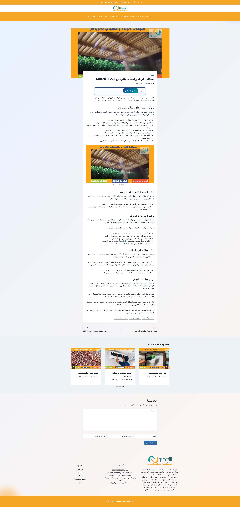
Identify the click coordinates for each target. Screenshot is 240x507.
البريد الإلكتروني (125, 436)
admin (148, 83)
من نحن (139, 2)
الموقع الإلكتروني (99, 436)
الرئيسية (152, 16)
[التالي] (73, 366)
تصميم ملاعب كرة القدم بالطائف (146, 329)
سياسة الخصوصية (111, 2)
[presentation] (154, 358)
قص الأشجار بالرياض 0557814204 (95, 329)
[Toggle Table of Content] (141, 91)
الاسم (153, 436)
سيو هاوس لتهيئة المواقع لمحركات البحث (119, 501)
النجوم (145, 283)
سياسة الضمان (124, 2)
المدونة (152, 75)
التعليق (153, 411)
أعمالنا (133, 2)
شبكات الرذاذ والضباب (121, 318)
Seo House (124, 379)
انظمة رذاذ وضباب (148, 318)
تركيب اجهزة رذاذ (135, 318)
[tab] (123, 386)
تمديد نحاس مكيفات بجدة (88, 373)
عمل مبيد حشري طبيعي (157, 373)
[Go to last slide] (166, 366)
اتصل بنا (100, 2)
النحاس (123, 241)
